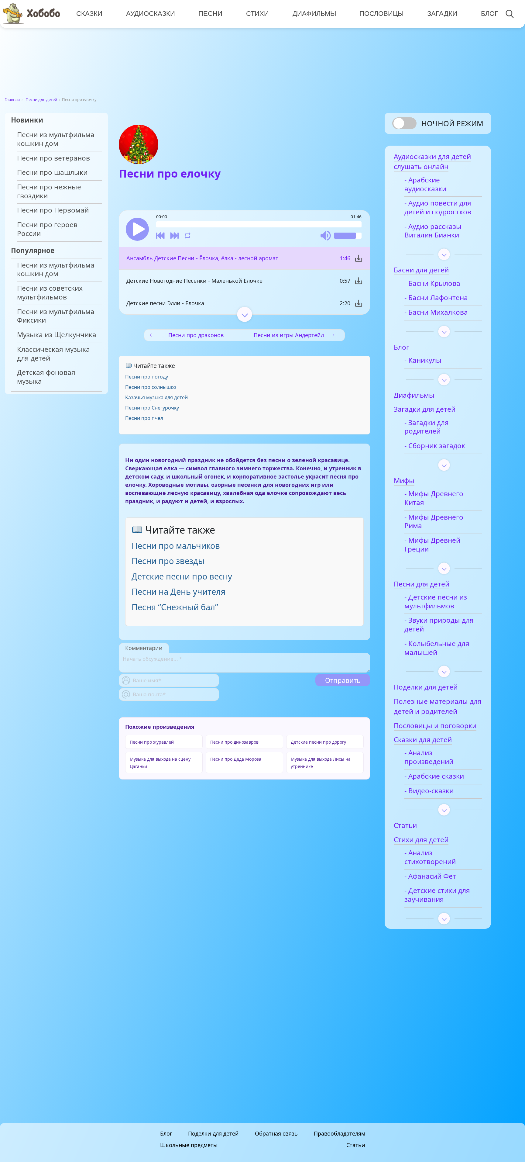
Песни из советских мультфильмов (50, 293)
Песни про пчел (144, 418)
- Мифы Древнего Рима (433, 522)
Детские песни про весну (182, 576)
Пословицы (381, 13)
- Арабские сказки (434, 776)
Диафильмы (314, 13)
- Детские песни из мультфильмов (435, 601)
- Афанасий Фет (430, 876)
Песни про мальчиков (176, 545)
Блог (489, 13)
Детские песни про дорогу (318, 742)
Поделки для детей (213, 1133)
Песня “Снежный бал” (175, 607)
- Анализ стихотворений (430, 857)
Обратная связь (276, 1133)
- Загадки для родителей (426, 427)
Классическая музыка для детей (53, 354)
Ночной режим (452, 123)
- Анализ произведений (428, 757)
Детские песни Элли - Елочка (165, 303)
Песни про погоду (146, 376)
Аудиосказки (150, 13)
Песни (210, 13)
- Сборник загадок (434, 445)
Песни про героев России (47, 229)
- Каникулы (422, 360)
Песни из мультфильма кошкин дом (55, 139)
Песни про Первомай (53, 210)
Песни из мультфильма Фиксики (55, 316)
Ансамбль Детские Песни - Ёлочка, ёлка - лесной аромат (202, 258)
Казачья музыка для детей (156, 397)
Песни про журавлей (152, 742)
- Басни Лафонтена (436, 297)
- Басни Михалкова (436, 312)
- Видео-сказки (429, 791)
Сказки (89, 13)
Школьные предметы (189, 1145)
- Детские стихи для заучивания (437, 895)
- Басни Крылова (432, 283)
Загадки (442, 13)
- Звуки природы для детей (439, 625)
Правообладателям (339, 1133)
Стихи (257, 13)
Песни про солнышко (150, 387)
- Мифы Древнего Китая (433, 498)
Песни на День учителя (178, 591)
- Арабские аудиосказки (425, 184)
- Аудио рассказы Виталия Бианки (433, 231)
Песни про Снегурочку (152, 407)
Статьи (355, 1145)
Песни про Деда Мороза (235, 759)
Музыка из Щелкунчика (56, 334)
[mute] (326, 235)
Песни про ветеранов (53, 158)
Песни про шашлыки (52, 172)
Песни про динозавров (234, 742)
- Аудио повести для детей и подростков (437, 207)
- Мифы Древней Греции (432, 545)
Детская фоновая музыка (46, 377)
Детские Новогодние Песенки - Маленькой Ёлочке (194, 280)
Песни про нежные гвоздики (49, 191)
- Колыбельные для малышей (436, 648)
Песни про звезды (168, 560)
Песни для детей (41, 99)
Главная (12, 99)
